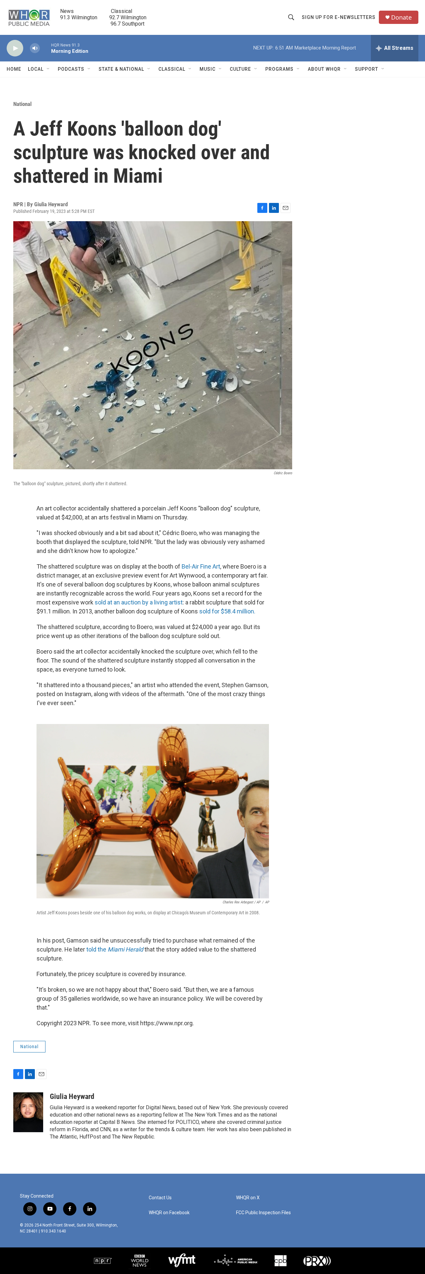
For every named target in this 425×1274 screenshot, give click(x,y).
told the (114, 949)
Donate (401, 17)
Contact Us (160, 1197)
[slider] (45, 48)
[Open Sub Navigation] (48, 69)
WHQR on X (248, 1197)
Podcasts (71, 69)
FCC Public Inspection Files (263, 1212)
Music (207, 69)
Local (35, 69)
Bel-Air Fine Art (201, 566)
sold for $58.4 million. (227, 611)
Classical (171, 69)
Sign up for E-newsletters (339, 17)
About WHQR (324, 69)
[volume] (35, 48)
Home (14, 69)
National (22, 104)
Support (366, 69)
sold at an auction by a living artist (139, 602)
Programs (279, 69)
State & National (121, 69)
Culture (240, 69)
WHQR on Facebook (169, 1212)
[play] (15, 48)
